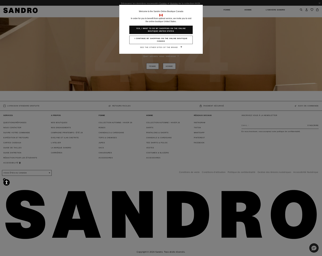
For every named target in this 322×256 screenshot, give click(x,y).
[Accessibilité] (6, 182)
